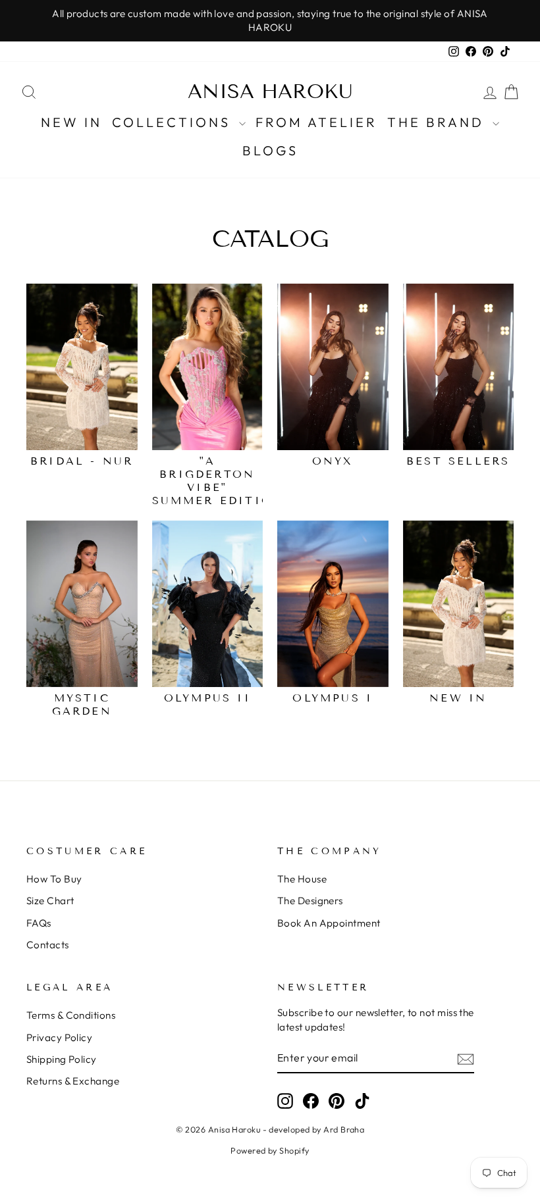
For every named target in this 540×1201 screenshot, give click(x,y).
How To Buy (54, 879)
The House (302, 879)
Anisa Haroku (270, 91)
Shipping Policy (61, 1059)
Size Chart (50, 900)
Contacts (47, 944)
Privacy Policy (59, 1037)
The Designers (310, 900)
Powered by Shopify (269, 1150)
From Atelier (316, 122)
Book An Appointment (329, 923)
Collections (174, 122)
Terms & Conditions (70, 1015)
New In (71, 122)
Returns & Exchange (72, 1081)
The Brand (438, 122)
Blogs (270, 150)
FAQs (38, 923)
